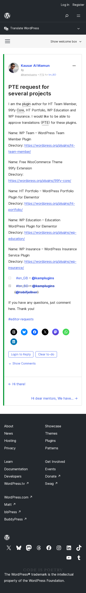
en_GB (22, 278)
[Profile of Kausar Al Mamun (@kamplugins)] (13, 69)
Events (50, 469)
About (8, 426)
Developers (13, 476)
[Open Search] (67, 16)
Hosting (10, 441)
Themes (51, 433)
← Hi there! (16, 384)
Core (20, 110)
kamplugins (43, 278)
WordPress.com (18, 497)
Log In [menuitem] (65, 4)
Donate (53, 476)
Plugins (50, 441)
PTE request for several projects (29, 90)
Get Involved (55, 461)
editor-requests (21, 319)
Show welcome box (64, 41)
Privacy (10, 448)
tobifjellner (26, 292)
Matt (10, 504)
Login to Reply (21, 354)
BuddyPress (15, 519)
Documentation (16, 469)
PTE (45, 122)
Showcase (53, 426)
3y (22, 70)
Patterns (51, 448)
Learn (8, 461)
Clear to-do (46, 354)
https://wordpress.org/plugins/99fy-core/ (39, 181)
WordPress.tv (16, 483)
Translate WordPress (24, 28)
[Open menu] (79, 16)
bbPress (12, 512)
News (8, 433)
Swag (51, 483)
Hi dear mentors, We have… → (54, 398)
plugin (26, 104)
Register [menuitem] (78, 4)
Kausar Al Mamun (35, 65)
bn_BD (52, 74)
